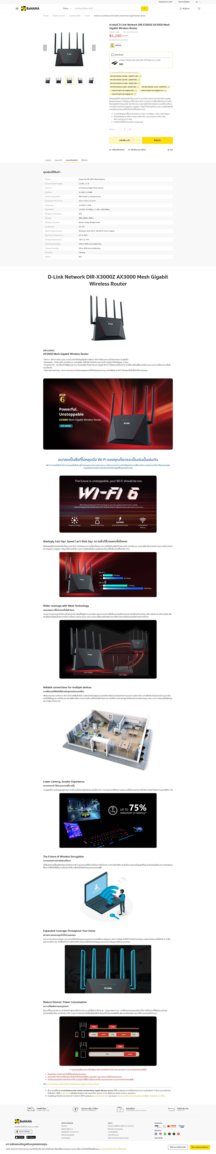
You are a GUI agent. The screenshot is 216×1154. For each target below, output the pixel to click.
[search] (144, 8)
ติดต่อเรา (64, 1126)
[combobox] (198, 2)
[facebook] (156, 1134)
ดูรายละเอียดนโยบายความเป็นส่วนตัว (113, 1149)
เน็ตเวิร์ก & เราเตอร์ (59, 16)
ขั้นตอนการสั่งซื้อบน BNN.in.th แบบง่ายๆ (121, 1126)
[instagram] (160, 1134)
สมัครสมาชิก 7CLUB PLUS (69, 1132)
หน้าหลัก (45, 16)
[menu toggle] (17, 8)
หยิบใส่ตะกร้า (124, 140)
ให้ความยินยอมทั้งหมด (200, 1147)
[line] (165, 1134)
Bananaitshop (97, 1096)
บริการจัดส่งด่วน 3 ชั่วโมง (155, 1096)
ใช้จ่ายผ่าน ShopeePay (115, 1129)
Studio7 (106, 1096)
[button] (45, 48)
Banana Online (65, 1093)
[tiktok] (169, 1134)
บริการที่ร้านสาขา (113, 1135)
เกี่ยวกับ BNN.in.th (67, 1129)
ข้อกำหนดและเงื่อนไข (67, 1135)
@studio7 (141, 1096)
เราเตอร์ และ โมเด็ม (75, 16)
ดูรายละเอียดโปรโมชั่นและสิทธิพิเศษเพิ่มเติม (125, 73)
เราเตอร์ (87, 16)
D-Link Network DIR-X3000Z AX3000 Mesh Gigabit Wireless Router (73, 1084)
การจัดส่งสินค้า (113, 1132)
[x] (174, 1134)
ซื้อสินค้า (157, 140)
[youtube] (178, 1134)
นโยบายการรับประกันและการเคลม (118, 1138)
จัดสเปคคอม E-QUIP (166, 2)
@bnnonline (120, 1096)
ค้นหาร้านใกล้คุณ (184, 2)
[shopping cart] (199, 8)
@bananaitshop (131, 1096)
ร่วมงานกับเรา (65, 1138)
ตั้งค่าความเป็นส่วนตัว (178, 1147)
